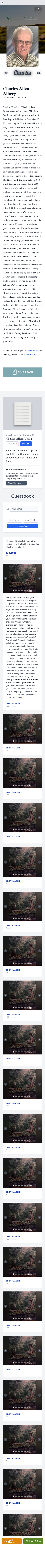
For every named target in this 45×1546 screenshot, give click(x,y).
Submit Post (23, 526)
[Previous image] (5, 578)
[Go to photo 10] (27, 590)
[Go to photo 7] (22, 590)
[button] (22, 578)
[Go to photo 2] (15, 590)
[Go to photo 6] (21, 590)
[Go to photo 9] (25, 590)
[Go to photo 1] (13, 590)
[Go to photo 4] (18, 590)
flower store (31, 354)
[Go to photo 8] (24, 590)
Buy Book (26, 444)
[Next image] (39, 578)
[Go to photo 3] (16, 590)
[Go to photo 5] (19, 590)
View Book (12, 444)
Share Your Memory (16, 483)
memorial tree (33, 350)
